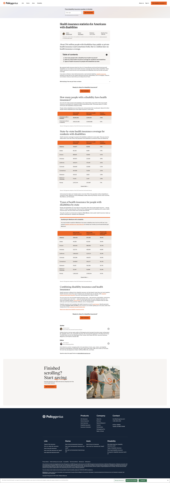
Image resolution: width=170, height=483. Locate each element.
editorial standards (103, 37)
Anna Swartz (80, 34)
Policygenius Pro (101, 429)
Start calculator (85, 91)
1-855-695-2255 (117, 421)
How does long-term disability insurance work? (114, 445)
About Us (99, 419)
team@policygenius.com (119, 419)
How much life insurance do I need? (53, 450)
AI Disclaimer (87, 461)
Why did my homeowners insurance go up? (75, 451)
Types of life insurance (49, 444)
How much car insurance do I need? (95, 446)
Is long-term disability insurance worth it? (116, 453)
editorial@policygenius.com (84, 353)
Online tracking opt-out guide (56, 461)
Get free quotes (89, 13)
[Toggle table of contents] (106, 55)
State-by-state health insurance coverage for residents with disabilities (85, 60)
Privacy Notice (45, 461)
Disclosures (81, 461)
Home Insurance (85, 421)
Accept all (143, 480)
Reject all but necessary (131, 480)
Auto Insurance (84, 423)
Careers (99, 425)
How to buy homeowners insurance (74, 444)
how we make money (68, 38)
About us (141, 3)
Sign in (147, 3)
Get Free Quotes (49, 387)
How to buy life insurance (50, 448)
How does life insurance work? (51, 452)
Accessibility (66, 461)
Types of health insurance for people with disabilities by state (82, 61)
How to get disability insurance (115, 450)
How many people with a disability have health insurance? (81, 58)
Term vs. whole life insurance (51, 446)
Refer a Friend (100, 431)
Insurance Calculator (86, 427)
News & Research (101, 423)
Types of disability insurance (114, 448)
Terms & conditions (74, 461)
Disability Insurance (85, 425)
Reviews (99, 421)
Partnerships (100, 427)
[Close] (167, 480)
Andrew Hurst (69, 34)
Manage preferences (119, 480)
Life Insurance (84, 419)
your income (77, 300)
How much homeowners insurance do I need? (75, 447)
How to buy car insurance (92, 444)
